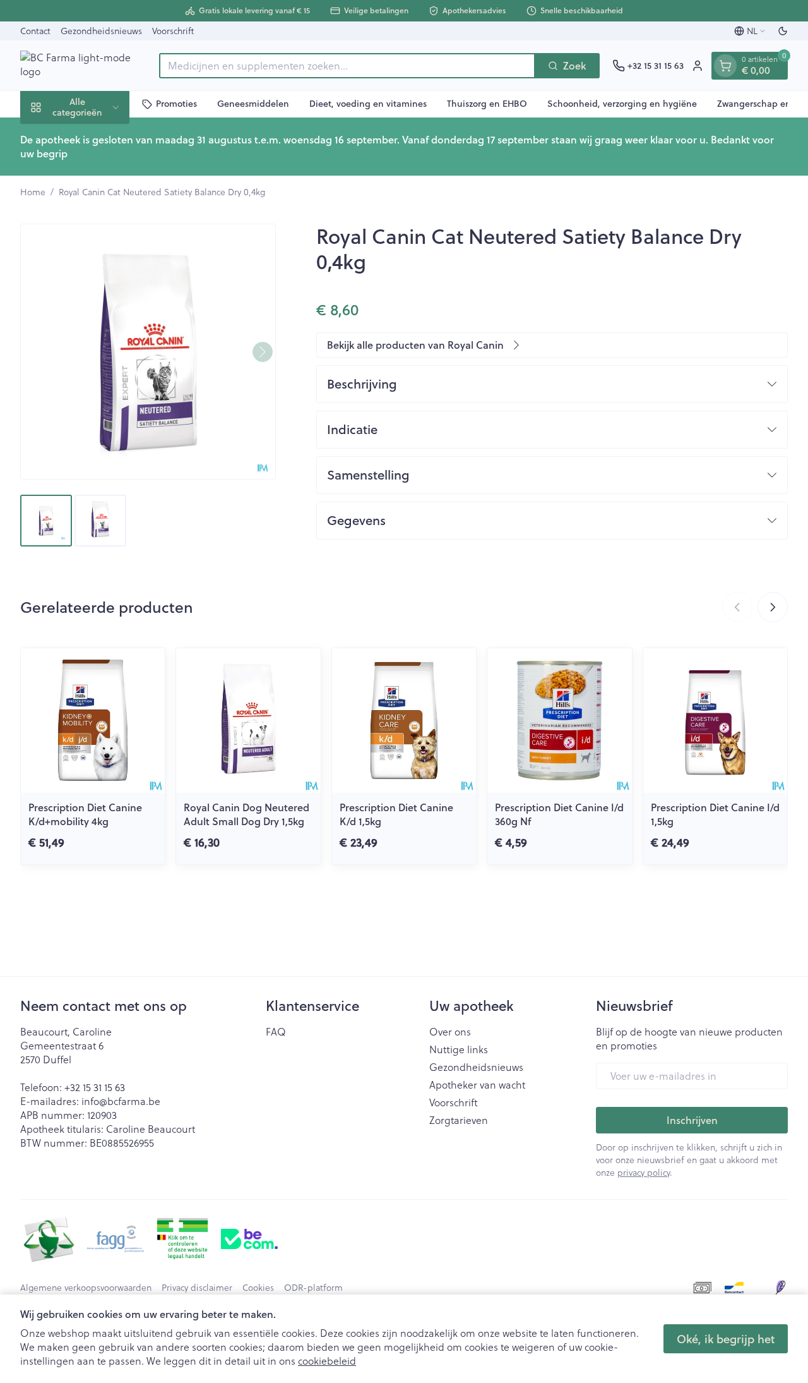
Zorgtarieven (458, 1120)
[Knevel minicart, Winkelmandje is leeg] (725, 65)
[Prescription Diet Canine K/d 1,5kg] (404, 720)
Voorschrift (173, 30)
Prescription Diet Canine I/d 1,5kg (715, 814)
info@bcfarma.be (120, 1101)
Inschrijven (692, 1120)
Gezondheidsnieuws (101, 30)
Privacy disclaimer (197, 1287)
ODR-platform (313, 1287)
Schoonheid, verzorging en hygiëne (622, 103)
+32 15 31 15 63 (94, 1087)
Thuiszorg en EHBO (487, 103)
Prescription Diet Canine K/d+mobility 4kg (85, 814)
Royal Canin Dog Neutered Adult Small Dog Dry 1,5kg (246, 814)
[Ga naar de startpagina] (83, 65)
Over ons (450, 1032)
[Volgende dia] (773, 607)
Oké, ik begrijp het (726, 1339)
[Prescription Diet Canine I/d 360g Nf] (559, 720)
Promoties (176, 103)
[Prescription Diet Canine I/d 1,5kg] (715, 720)
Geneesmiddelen (253, 103)
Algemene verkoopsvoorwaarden (86, 1287)
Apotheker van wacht (477, 1085)
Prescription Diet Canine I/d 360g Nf (559, 814)
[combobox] (347, 65)
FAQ (276, 1032)
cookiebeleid (327, 1360)
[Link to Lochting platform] (780, 1287)
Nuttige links (458, 1049)
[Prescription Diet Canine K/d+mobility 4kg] (93, 720)
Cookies (258, 1287)
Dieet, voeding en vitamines (368, 103)
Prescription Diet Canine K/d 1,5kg (396, 814)
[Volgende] (262, 352)
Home (32, 192)
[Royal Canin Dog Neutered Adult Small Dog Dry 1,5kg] (248, 720)
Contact (35, 30)
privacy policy (643, 1172)
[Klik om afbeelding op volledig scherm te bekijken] (148, 351)
